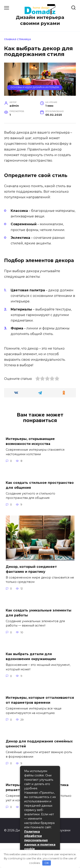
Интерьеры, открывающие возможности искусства (30, 441)
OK (47, 862)
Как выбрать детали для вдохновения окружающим (31, 656)
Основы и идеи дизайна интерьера (34, 87)
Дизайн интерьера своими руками (40, 20)
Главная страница (17, 39)
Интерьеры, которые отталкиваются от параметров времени (40, 700)
